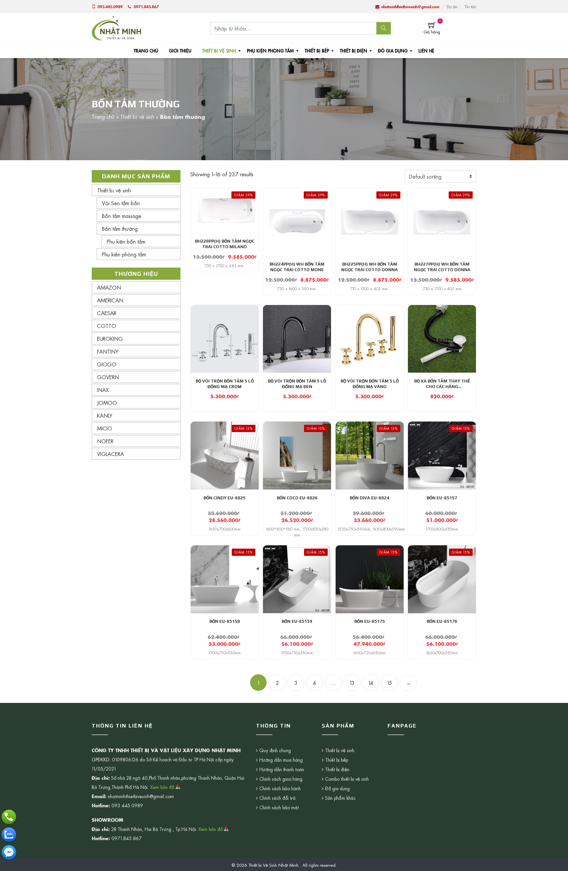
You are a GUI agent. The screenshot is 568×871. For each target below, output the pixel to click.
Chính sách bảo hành (280, 788)
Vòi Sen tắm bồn (121, 203)
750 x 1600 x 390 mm (297, 289)
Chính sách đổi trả (277, 798)
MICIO (104, 428)
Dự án (452, 7)
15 (389, 682)
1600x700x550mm (442, 653)
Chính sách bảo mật (279, 807)
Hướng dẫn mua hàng (281, 759)
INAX (103, 390)
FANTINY (107, 351)
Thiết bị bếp (317, 50)
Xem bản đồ (163, 787)
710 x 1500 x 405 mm (369, 289)
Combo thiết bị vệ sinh (347, 778)
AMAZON (109, 287)
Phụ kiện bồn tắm (126, 241)
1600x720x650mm (369, 653)
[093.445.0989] (9, 817)
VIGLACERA (110, 454)
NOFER (105, 441)
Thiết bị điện (353, 50)
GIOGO (106, 364)
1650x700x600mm (225, 529)
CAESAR (106, 313)
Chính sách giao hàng (280, 778)
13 (352, 682)
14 (370, 682)
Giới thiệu (180, 50)
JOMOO (107, 402)
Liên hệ (426, 50)
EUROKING (110, 338)
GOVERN (108, 377)
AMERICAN (110, 300)
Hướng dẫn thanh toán (281, 769)
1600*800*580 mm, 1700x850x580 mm (297, 532)
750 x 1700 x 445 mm (224, 266)
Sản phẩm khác (340, 798)
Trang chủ (146, 50)
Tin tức (470, 7)
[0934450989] (9, 834)
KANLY (104, 415)
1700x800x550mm (442, 529)
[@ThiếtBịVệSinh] (9, 852)
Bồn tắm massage (121, 216)
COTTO (106, 326)
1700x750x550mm (225, 653)
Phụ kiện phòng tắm (270, 50)
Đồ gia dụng (393, 50)
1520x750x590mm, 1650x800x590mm (371, 529)
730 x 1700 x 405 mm (442, 289)
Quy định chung (275, 750)
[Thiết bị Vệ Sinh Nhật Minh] (116, 27)
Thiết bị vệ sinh (219, 50)
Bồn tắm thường (120, 228)
